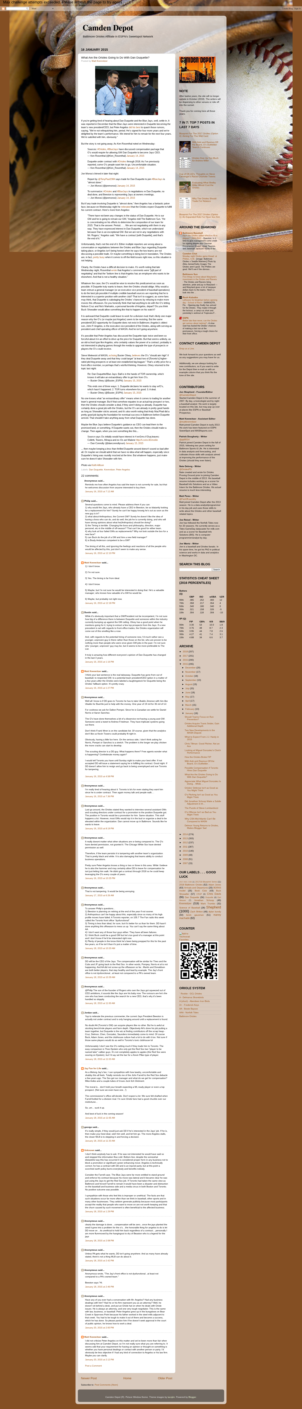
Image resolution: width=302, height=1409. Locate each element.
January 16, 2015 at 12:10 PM (100, 553)
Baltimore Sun (190, 274)
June (188, 692)
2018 (185, 651)
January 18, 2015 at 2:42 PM (99, 1260)
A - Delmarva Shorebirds (191, 997)
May (187, 697)
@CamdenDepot (187, 395)
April (187, 701)
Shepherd (213, 907)
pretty (96, 257)
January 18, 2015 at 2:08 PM (99, 1240)
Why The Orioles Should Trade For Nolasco (204, 199)
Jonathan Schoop (204, 900)
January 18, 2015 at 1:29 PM (99, 1211)
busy (102, 257)
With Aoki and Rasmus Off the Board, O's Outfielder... (199, 762)
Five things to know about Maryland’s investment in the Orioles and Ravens (200, 278)
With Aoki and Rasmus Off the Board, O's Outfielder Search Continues (205, 144)
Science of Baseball (189, 908)
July (187, 688)
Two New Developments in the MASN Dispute (200, 731)
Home (127, 1378)
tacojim (171, 1397)
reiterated (126, 207)
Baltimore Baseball (193, 233)
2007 (185, 863)
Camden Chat (190, 253)
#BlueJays (112, 149)
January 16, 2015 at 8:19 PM (99, 828)
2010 (185, 851)
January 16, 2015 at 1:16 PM (99, 662)
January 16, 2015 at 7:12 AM (99, 491)
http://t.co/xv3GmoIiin (147, 440)
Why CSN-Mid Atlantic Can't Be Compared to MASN (200, 820)
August (189, 684)
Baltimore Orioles (187, 1016)
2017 (185, 656)
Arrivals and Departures (196, 888)
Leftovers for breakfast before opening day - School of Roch (200, 301)
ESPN (185, 318)
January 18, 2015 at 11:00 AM (100, 1003)
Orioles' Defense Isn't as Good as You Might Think (201, 789)
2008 (185, 859)
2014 (185, 834)
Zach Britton (196, 911)
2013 (185, 838)
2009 (185, 855)
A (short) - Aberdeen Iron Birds (194, 1001)
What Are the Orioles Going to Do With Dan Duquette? (201, 775)
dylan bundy (215, 911)
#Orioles (101, 149)
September (191, 680)
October (189, 676)
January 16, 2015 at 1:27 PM (99, 688)
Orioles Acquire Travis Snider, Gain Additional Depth (202, 724)
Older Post (165, 1378)
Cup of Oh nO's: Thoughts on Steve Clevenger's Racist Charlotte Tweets (197, 175)
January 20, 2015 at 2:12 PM (99, 1359)
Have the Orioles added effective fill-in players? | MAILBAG (200, 236)
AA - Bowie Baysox (188, 1009)
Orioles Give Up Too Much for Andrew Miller (205, 159)
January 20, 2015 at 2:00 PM (99, 1328)
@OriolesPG (185, 469)
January (189, 713)
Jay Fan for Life (92, 1068)
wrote (114, 270)
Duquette (209, 897)
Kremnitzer (109, 469)
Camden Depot (108, 27)
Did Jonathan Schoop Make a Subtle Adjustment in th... (203, 802)
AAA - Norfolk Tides (189, 1012)
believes (136, 355)
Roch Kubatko (190, 297)
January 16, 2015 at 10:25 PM (100, 878)
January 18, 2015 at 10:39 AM (100, 977)
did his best (134, 127)
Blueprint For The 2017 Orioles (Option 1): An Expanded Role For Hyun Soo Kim (199, 215)
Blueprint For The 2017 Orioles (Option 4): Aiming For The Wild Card (198, 134)
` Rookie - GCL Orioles (190, 993)
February (190, 709)
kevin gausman (195, 915)
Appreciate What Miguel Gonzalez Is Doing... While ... (203, 782)
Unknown (89, 1150)
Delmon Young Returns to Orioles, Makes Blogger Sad (202, 826)
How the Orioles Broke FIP (198, 757)
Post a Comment (93, 1366)
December (190, 667)
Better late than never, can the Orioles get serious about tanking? (200, 321)
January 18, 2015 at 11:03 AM (100, 1059)
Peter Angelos (123, 469)
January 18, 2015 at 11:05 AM (100, 1118)
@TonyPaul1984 (106, 179)
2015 (185, 664)
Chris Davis (214, 893)
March (188, 705)
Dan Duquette (96, 469)
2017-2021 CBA (185, 882)
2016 (185, 660)
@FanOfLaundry (187, 499)
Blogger (192, 1397)
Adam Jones (214, 885)
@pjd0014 (184, 439)
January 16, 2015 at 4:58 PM (99, 776)
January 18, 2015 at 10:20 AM (100, 948)
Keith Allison (97, 465)
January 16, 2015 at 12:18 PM (100, 603)
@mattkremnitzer (187, 422)
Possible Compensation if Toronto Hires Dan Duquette (201, 769)
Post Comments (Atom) (106, 1385)
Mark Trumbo (208, 903)
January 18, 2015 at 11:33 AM (100, 1141)
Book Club (201, 891)
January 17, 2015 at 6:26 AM (99, 895)
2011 (185, 847)
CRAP (199, 894)
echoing (113, 355)
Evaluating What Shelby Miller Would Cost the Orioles (204, 185)
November (190, 672)
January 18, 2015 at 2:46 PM (99, 1287)
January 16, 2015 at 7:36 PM (99, 796)
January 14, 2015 (135, 156)
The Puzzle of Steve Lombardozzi (201, 808)
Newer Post (89, 1378)
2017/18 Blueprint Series (206, 882)
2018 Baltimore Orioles (191, 885)
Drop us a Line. (187, 348)
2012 (185, 842)
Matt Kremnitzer (92, 562)
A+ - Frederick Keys (189, 1005)
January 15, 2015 (132, 380)
